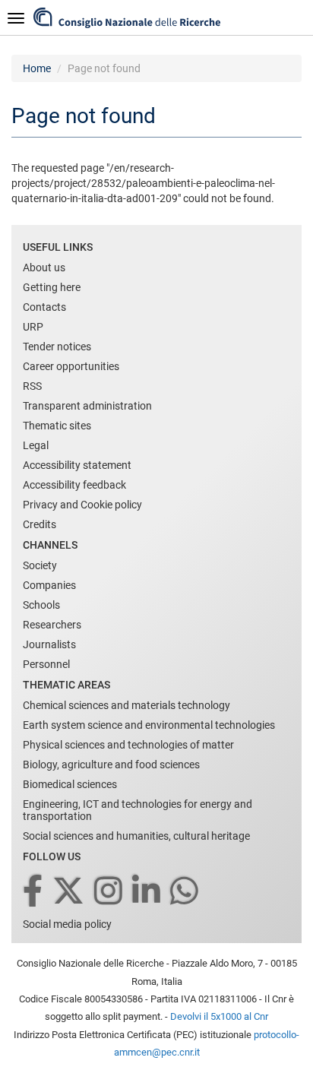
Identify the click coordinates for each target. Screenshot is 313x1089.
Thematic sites (57, 425)
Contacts (44, 307)
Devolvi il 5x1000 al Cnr (219, 1016)
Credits (39, 524)
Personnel (46, 664)
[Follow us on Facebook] (34, 892)
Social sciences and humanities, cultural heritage (136, 836)
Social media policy (67, 924)
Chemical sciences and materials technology (126, 705)
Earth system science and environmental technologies (149, 725)
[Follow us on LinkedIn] (147, 892)
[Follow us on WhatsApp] (185, 892)
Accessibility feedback (74, 485)
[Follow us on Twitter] (69, 892)
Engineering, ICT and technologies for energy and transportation (137, 810)
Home (37, 68)
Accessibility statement (77, 465)
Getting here (52, 287)
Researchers (52, 625)
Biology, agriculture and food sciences (111, 764)
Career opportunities (71, 366)
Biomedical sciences (70, 784)
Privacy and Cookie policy (82, 505)
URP (33, 327)
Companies (49, 585)
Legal (36, 445)
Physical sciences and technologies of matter (128, 745)
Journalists (49, 644)
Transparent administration (87, 406)
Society (40, 565)
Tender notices (57, 346)
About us (44, 267)
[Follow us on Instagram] (109, 892)
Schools (41, 605)
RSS (32, 386)
